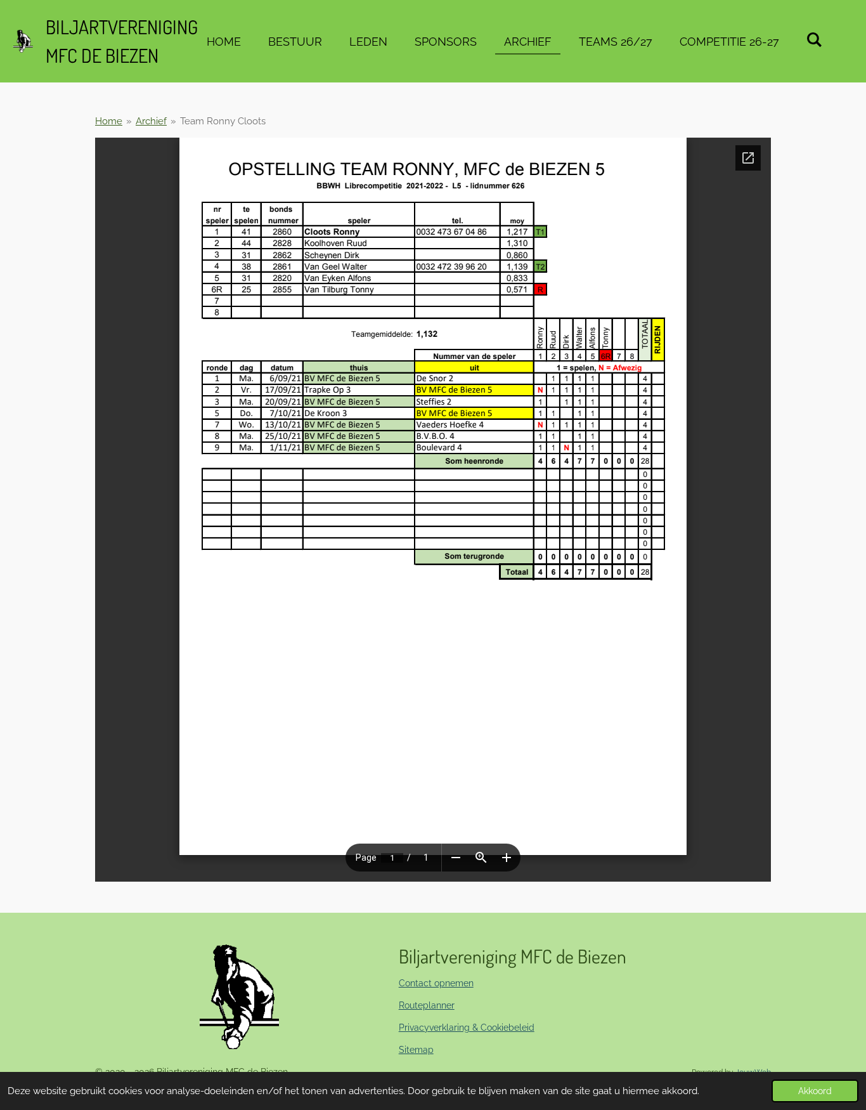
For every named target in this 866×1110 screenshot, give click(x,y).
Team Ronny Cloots (223, 121)
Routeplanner (427, 1005)
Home (108, 121)
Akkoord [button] (815, 1091)
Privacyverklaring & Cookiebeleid (466, 1027)
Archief (151, 121)
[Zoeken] (814, 39)
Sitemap (416, 1050)
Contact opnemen (436, 983)
